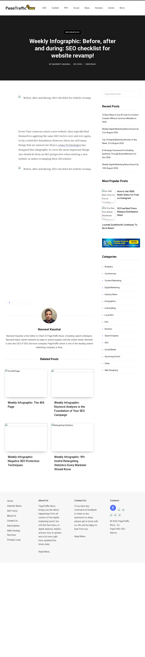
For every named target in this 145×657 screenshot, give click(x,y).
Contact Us (12, 520)
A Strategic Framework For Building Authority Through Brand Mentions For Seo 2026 (119, 154)
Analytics (109, 267)
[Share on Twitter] (8, 108)
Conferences (110, 274)
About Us (11, 515)
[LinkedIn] (8, 123)
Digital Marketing (112, 287)
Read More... (45, 551)
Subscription (13, 525)
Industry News (111, 294)
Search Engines (112, 336)
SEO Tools (12, 511)
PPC (106, 322)
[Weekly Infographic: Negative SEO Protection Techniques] (26, 437)
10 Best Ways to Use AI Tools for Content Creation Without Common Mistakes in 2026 (120, 118)
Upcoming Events (112, 356)
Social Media (110, 349)
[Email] (8, 130)
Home (10, 501)
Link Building (110, 308)
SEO (106, 343)
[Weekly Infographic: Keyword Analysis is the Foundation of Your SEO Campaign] (72, 383)
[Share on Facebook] (8, 100)
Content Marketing (113, 280)
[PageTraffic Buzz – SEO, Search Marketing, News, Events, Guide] (21, 7)
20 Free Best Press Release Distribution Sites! (127, 212)
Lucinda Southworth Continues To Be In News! (119, 226)
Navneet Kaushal (61, 64)
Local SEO (109, 315)
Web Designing (111, 370)
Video (107, 363)
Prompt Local (13, 539)
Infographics (72, 32)
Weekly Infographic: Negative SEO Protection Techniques (23, 461)
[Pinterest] (8, 115)
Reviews (108, 329)
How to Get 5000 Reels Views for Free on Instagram (128, 195)
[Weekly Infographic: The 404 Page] (26, 383)
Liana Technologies (69, 145)
